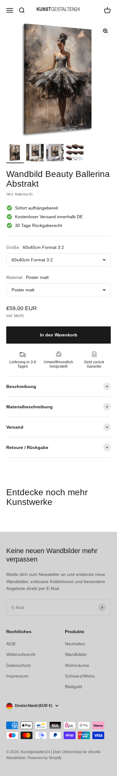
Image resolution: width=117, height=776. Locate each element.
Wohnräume (77, 665)
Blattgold (73, 686)
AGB (10, 643)
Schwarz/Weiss (80, 675)
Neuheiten (75, 643)
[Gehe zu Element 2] (35, 153)
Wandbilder (76, 654)
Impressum (17, 675)
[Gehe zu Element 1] (15, 153)
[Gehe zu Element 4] (75, 154)
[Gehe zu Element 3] (55, 153)
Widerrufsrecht (20, 654)
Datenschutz (18, 665)
